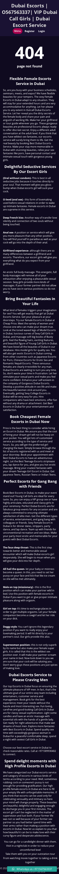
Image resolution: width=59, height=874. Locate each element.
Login (41, 31)
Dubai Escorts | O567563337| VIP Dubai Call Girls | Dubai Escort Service (29, 15)
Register (29, 31)
